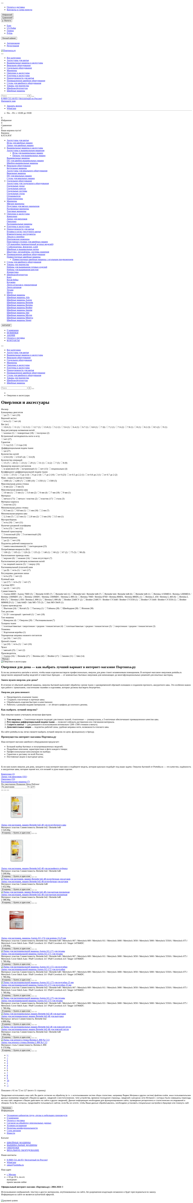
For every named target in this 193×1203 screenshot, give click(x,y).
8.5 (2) (157, 427)
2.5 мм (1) (22, 516)
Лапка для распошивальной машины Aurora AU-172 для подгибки (33, 969)
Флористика (13, 272)
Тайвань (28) (53, 608)
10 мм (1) (8, 492)
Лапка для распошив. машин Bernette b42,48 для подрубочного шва (33, 825)
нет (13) (44, 469)
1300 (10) (30, 481)
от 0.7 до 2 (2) (110, 475)
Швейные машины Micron (19, 315)
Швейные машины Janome (19, 310)
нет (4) (17, 421)
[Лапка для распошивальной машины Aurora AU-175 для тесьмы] (33, 998)
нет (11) (19, 522)
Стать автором (14, 1130)
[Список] (5, 790)
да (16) (7, 638)
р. (6, 21)
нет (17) (27, 570)
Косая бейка (12, 280)
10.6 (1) (8, 427)
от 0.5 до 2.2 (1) (77, 475)
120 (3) (27, 552)
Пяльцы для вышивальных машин (28, 155)
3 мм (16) (46, 516)
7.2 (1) (112, 427)
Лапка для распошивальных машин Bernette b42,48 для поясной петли (35, 1029)
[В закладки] (33, 833)
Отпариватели (14, 196)
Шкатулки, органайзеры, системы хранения (28, 252)
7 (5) (57, 463)
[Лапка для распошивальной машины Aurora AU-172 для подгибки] (34, 967)
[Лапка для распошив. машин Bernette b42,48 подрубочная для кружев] (35, 879)
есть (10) (8, 522)
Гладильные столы (16, 193)
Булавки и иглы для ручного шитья (24, 231)
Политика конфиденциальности (22, 1128)
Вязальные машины (16, 173)
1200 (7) (19, 481)
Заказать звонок (14, 106)
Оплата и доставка (16, 7)
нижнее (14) (24, 558)
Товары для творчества (18, 85)
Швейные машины (16, 91)
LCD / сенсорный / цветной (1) (19, 614)
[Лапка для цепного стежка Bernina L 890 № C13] (25, 1040)
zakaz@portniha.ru (15, 1165)
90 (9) (82, 552)
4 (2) (50, 463)
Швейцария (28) (71, 608)
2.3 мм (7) (9, 516)
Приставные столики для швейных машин (27, 241)
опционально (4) (59, 469)
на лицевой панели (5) (15, 564)
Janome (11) (68, 656)
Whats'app (11, 108)
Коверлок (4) (10, 620)
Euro (9, 25)
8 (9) (65, 463)
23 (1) (24, 463)
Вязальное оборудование (19, 65)
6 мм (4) (44, 492)
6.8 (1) (95, 427)
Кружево (11, 282)
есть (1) (8, 421)
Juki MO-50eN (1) (55, 602)
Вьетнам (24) (10, 608)
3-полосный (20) (12, 534)
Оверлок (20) (26, 620)
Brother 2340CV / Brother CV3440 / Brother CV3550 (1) (112, 599)
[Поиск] (33, 96)
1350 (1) (42, 481)
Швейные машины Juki (18, 312)
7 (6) (103, 427)
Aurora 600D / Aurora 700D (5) (18, 594)
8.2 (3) (147, 427)
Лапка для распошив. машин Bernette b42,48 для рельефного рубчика (34, 868)
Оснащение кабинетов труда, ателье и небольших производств (37, 1115)
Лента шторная (14, 287)
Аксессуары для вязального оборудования (27, 171)
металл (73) (9, 498)
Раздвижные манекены (18, 209)
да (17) (7, 582)
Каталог (5, 1138)
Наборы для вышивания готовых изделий (27, 267)
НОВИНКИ (12, 333)
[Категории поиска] (2, 53)
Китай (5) (25, 608)
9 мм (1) (67, 492)
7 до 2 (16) (50, 475)
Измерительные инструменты (21, 234)
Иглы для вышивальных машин (27, 153)
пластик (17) (47, 498)
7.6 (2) (121, 427)
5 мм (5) (20, 486)
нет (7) (27, 582)
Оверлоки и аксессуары (18, 73)
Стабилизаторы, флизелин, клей (22, 247)
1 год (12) (9, 445)
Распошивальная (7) (45, 620)
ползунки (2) (43, 433)
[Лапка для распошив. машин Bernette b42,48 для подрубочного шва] (16, 822)
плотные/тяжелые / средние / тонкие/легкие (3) (89, 626)
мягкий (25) (10, 650)
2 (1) (6, 475)
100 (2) (7, 552)
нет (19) (16, 415)
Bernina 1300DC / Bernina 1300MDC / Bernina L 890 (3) (51, 597)
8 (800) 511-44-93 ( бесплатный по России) (21, 98)
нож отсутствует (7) (42, 558)
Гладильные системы (17, 191)
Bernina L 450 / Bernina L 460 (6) (161, 597)
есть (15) (8, 528)
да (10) (7, 644)
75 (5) (74, 552)
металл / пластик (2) (28, 498)
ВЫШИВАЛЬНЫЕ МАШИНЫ (22, 1145)
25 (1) (15, 475)
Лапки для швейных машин (20, 145)
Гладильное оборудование (19, 68)
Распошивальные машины (19, 224)
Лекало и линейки (15, 236)
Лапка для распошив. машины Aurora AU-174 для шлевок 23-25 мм (33, 938)
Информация (7, 1110)
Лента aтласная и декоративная (22, 285)
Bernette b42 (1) (63, 594)
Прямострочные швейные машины (24, 257)
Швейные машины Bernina (20, 305)
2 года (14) (22, 445)
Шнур (10, 292)
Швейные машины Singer (19, 320)
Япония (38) (87, 608)
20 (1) (16, 463)
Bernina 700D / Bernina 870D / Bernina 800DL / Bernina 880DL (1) (112, 597)
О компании (13, 330)
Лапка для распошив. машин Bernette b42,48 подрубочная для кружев (34, 881)
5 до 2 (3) (25, 475)
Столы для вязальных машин (21, 178)
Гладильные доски (16, 186)
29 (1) (33, 463)
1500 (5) (53, 481)
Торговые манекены (16, 211)
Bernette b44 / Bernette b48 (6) (119, 594)
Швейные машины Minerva (20, 318)
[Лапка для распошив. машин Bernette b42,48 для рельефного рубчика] (16, 866)
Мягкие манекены (15, 203)
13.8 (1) (48, 427)
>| (7, 1085)
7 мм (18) (55, 492)
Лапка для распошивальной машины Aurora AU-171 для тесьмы (32, 954)
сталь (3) (60, 498)
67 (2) (65, 552)
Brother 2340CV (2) (73, 599)
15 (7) (7, 463)
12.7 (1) (37, 427)
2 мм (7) (45, 510)
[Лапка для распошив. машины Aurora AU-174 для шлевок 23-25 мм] (16, 935)
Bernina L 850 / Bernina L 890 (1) (26, 599)
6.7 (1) (85, 427)
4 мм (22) (8, 486)
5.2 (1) (57, 427)
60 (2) (56, 552)
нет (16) (28, 644)
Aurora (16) (9, 656)
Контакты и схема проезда (19, 9)
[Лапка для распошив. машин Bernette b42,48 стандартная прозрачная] (35, 892)
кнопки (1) (9, 433)
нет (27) (7, 439)
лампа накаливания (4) (15, 546)
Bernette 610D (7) (44, 594)
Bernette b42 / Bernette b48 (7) (88, 594)
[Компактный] (8, 790)
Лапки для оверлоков (17, 219)
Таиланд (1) (38, 608)
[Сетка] (2, 790)
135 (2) (37, 552)
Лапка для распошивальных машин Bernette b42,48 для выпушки (32, 1016)
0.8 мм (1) (22, 510)
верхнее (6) (9, 558)
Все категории (14, 58)
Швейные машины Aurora (19, 300)
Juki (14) (80, 656)
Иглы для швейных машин (20, 143)
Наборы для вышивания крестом (22, 269)
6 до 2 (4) (37, 475)
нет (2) (19, 576)
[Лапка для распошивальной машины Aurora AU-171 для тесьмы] (33, 951)
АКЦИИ (11, 335)
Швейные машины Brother (19, 307)
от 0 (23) (62, 475)
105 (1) (17, 552)
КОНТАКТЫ (13, 340)
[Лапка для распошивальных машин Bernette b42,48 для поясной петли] (36, 1027)
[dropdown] (2, 3)
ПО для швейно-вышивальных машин (25, 160)
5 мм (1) (20, 492)
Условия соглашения (17, 1125)
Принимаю (6, 1108)
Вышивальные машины (18, 158)
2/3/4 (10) (8, 457)
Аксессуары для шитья (18, 60)
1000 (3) (8, 481)
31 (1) (42, 463)
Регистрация (13, 45)
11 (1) (17, 427)
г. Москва (11, 1174)
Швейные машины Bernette (20, 302)
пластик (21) (10, 504)
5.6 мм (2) (32, 492)
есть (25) (8, 576)
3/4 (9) (32, 457)
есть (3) (17, 582)
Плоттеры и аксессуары (18, 75)
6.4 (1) (76, 427)
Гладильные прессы (16, 188)
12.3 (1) (27, 427)
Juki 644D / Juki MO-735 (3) (30, 602)
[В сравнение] (36, 833)
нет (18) (41, 614)
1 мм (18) (34, 510)
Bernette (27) (24, 656)
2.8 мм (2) (34, 516)
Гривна (10, 30)
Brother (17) (53, 656)
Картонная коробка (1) (15, 632)
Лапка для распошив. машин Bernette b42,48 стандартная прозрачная (34, 894)
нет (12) (19, 528)
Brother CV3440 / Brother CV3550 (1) (159, 599)
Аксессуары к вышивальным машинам (25, 150)
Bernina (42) (39, 656)
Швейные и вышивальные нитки (23, 249)
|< (7, 1055)
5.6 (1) (67, 427)
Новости (11, 1133)
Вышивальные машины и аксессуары (25, 63)
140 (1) (47, 552)
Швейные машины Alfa (18, 297)
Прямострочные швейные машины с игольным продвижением (42, 259)
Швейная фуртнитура (17, 88)
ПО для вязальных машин (19, 176)
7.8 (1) (130, 427)
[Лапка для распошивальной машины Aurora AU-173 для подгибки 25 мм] (37, 982)
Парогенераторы (15, 198)
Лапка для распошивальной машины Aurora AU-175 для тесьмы (32, 1000)
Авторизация (13, 43)
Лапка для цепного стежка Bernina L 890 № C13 (24, 1042)
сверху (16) (34, 564)
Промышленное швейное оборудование (26, 80)
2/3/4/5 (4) (21, 457)
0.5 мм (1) (9, 510)
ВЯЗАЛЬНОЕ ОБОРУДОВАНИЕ (23, 1150)
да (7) (7, 415)
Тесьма (10, 290)
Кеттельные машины (17, 168)
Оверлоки (11, 221)
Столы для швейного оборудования (24, 83)
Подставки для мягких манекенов (23, 206)
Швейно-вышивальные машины (22, 163)
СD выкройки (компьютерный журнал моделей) (30, 244)
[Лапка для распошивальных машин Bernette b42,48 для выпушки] (33, 1013)
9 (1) (165, 427)
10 (8, 1080)
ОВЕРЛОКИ (13, 1148)
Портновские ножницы (18, 239)
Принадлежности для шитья (20, 78)
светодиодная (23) (38, 546)
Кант (9, 277)
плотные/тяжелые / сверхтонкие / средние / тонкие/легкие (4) (34, 626)
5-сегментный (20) (32, 534)
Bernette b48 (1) (143, 594)
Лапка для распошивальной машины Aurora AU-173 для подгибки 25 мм (36, 985)
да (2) (7, 540)
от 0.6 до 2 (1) (94, 475)
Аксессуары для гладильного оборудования (28, 183)
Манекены (12, 70)
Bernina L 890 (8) (53, 599)
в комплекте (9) (11, 469)
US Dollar (11, 28)
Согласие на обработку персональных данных (29, 1123)
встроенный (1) (30, 469)
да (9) (7, 570)
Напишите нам (8, 101)
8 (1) (139, 427)
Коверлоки (12, 216)
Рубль (9, 33)
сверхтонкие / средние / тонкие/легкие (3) (135, 626)
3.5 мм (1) (59, 516)
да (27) (7, 451)
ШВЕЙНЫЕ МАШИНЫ (19, 1142)
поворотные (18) (26, 433)
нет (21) (16, 588)
